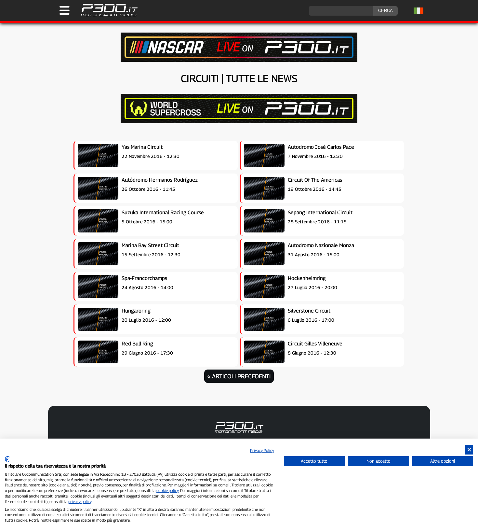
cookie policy (167, 490)
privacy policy (79, 501)
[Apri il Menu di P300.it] (65, 10)
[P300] (239, 121)
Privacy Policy (262, 450)
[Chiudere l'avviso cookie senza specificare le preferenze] (469, 450)
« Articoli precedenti (239, 376)
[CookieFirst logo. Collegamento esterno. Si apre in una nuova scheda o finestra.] (7, 459)
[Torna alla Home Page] (106, 15)
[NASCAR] (239, 60)
